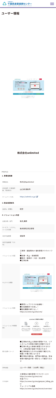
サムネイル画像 (7, 282)
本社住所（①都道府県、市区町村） (8, 189)
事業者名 (5, 182)
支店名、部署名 (7, 209)
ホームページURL (8, 197)
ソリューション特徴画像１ (9, 327)
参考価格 (5, 368)
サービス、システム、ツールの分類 (9, 228)
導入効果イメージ (8, 351)
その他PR (5, 381)
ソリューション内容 (8, 256)
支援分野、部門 (7, 221)
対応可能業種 (6, 236)
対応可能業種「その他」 (8, 243)
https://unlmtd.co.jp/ (28, 196)
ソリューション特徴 (8, 308)
